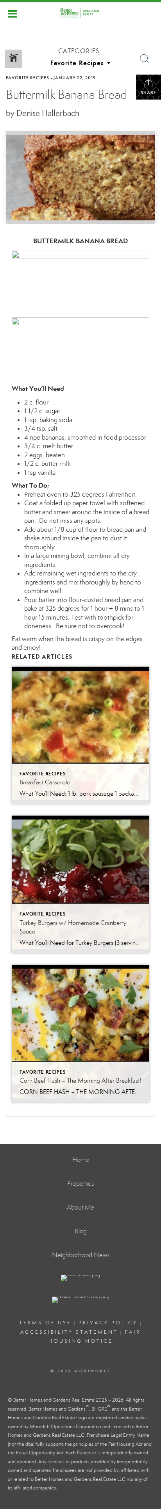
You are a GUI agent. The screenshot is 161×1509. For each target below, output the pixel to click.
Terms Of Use (45, 1323)
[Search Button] (144, 58)
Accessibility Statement (69, 1332)
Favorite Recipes (27, 77)
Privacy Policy (108, 1323)
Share (148, 92)
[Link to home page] (80, 12)
